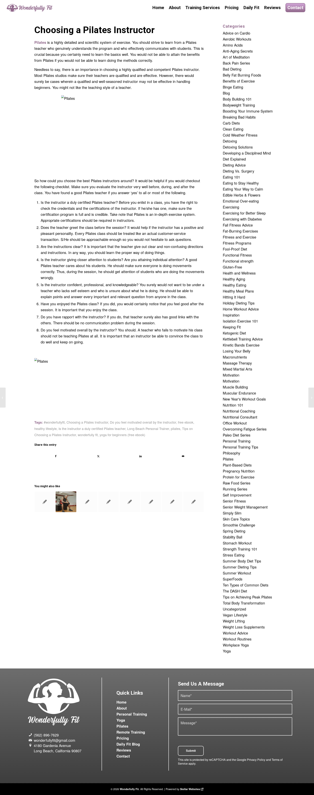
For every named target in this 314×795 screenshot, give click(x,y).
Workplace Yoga (236, 645)
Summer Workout (237, 573)
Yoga (227, 651)
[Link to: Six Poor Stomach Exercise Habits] (66, 501)
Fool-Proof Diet (235, 249)
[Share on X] (98, 456)
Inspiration (231, 315)
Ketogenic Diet (234, 333)
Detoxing (230, 141)
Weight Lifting (234, 621)
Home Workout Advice (241, 309)
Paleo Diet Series (236, 435)
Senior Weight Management (245, 507)
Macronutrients (235, 357)
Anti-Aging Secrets (238, 51)
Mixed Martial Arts (237, 369)
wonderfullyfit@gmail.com (54, 740)
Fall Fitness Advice (238, 225)
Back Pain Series (236, 63)
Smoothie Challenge (239, 525)
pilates (175, 428)
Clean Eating (233, 129)
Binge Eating (233, 87)
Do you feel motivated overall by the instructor (143, 422)
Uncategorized (234, 609)
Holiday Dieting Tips (239, 303)
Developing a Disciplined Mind (247, 153)
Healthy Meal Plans (238, 291)
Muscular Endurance (239, 393)
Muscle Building (235, 387)
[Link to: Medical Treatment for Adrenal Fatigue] (129, 501)
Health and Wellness (239, 273)
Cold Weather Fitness (240, 135)
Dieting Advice (234, 165)
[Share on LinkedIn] (141, 456)
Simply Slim (232, 513)
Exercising (231, 207)
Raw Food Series (236, 483)
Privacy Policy (256, 760)
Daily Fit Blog (128, 744)
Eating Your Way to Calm (243, 189)
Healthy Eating (234, 285)
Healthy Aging (234, 279)
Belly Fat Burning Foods (242, 75)
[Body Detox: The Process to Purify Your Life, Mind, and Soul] (3, 398)
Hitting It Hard (234, 297)
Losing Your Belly (236, 351)
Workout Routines (237, 639)
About (121, 708)
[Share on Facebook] (56, 456)
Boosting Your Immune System (248, 111)
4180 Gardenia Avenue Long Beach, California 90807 (57, 748)
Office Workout (235, 423)
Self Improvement (237, 495)
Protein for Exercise (238, 477)
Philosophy (231, 453)
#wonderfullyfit (54, 422)
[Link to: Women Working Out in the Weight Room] (172, 501)
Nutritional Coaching (239, 411)
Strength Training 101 (240, 549)
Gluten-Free (232, 267)
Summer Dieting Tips (240, 567)
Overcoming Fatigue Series (245, 429)
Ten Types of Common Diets (245, 585)
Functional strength (238, 261)
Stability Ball (232, 537)
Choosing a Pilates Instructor (87, 422)
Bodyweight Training (239, 105)
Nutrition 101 (233, 405)
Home (121, 702)
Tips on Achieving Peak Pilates (247, 597)
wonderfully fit (88, 434)
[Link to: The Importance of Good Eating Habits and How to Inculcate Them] (151, 501)
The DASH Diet (235, 591)
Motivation (231, 375)
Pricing (122, 738)
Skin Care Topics (236, 519)
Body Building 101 (237, 99)
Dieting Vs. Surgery (238, 171)
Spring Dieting (234, 531)
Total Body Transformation (244, 603)
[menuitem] (158, 7)
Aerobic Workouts (237, 39)
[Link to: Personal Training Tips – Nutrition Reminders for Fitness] (193, 501)
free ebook (185, 422)
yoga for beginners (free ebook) (122, 434)
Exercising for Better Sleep (244, 213)
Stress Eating (233, 555)
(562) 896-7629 (46, 735)
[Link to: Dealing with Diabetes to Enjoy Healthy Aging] (44, 501)
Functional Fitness (237, 255)
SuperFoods (232, 579)
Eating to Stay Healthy (241, 183)
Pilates (228, 459)
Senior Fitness (234, 501)
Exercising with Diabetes (242, 219)
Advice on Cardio (236, 33)
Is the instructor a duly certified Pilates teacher (92, 428)
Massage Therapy (237, 363)
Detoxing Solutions (238, 147)
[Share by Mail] (183, 456)
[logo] (30, 7)
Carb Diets (231, 123)
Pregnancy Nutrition (239, 471)
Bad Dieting (232, 69)
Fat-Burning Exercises (240, 231)
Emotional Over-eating (241, 201)
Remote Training (130, 732)
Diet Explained (234, 159)
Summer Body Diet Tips (242, 561)
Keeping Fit (232, 327)
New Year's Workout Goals (244, 399)
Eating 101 (231, 177)
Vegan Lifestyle (235, 615)
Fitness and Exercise (239, 237)
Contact (123, 756)
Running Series (235, 489)
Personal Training (236, 441)
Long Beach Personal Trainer (148, 428)
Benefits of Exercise (239, 81)
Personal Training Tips (240, 447)
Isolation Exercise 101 (240, 321)
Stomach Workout (237, 543)
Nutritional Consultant (240, 417)
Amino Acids (233, 45)
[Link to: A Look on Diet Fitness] (108, 501)
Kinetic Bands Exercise (241, 345)
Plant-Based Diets (237, 465)
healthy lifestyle (45, 428)
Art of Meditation (236, 57)
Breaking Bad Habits (239, 117)
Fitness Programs (237, 243)
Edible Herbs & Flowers (241, 195)
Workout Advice (235, 633)
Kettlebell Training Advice (243, 339)
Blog (226, 93)
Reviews (123, 750)
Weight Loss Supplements (244, 627)
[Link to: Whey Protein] (87, 501)
